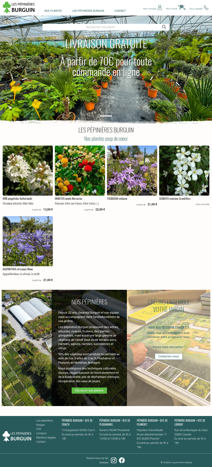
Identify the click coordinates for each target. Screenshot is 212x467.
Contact (120, 10)
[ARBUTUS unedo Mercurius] (80, 171)
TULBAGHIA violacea (117, 199)
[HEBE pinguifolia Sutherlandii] (28, 171)
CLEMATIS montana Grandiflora (174, 199)
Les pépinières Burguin (88, 10)
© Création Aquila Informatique (176, 462)
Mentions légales (46, 437)
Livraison (41, 433)
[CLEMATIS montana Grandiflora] (184, 171)
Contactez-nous (168, 356)
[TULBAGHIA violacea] (132, 171)
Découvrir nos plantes (89, 390)
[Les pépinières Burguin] (20, 13)
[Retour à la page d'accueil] (17, 441)
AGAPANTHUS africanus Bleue (18, 269)
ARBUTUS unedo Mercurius (68, 199)
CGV (38, 429)
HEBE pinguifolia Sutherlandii (17, 199)
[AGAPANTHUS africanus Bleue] (28, 241)
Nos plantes (53, 10)
